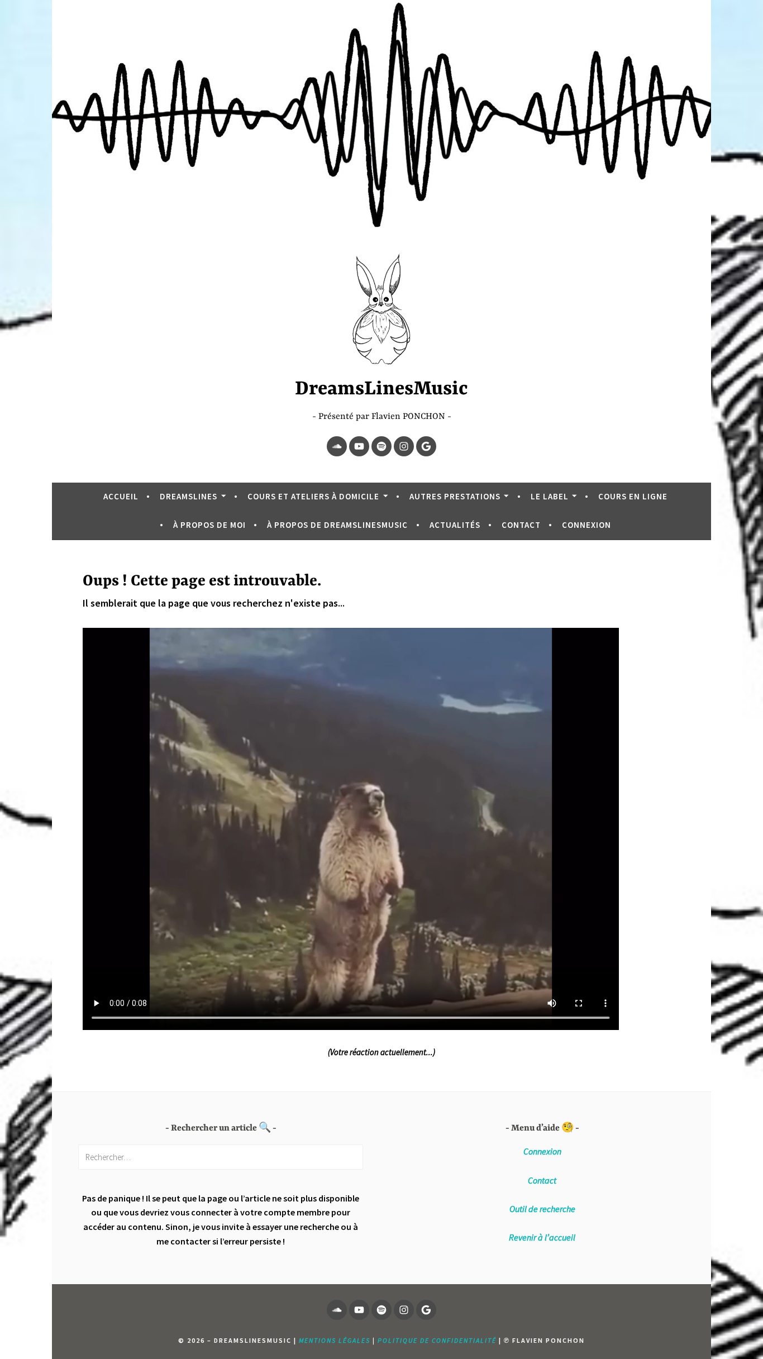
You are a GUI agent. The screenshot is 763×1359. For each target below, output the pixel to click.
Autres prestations (454, 496)
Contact (521, 524)
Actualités (455, 524)
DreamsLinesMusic (381, 389)
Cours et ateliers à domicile (313, 496)
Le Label (550, 496)
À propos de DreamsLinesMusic (337, 524)
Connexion (586, 524)
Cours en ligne (632, 496)
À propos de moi (209, 524)
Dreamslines (188, 496)
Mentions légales (334, 1340)
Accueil (121, 496)
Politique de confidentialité (437, 1340)
